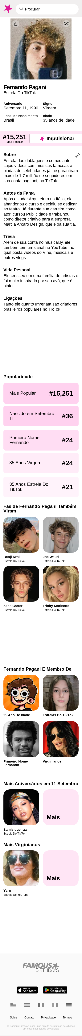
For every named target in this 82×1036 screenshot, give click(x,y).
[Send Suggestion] (77, 156)
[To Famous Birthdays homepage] (7, 9)
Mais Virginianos (21, 844)
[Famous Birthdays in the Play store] (55, 990)
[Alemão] (69, 1005)
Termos (67, 1017)
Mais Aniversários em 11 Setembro (40, 783)
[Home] (41, 967)
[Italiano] (55, 1005)
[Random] (66, 23)
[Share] (15, 23)
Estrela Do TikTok (19, 92)
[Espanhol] (27, 1005)
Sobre (13, 1017)
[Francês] (41, 1005)
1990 (33, 108)
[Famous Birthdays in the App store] (27, 990)
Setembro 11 (15, 108)
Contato (29, 1017)
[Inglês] (13, 1005)
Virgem (49, 108)
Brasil (8, 120)
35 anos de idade (59, 120)
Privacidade (48, 1017)
